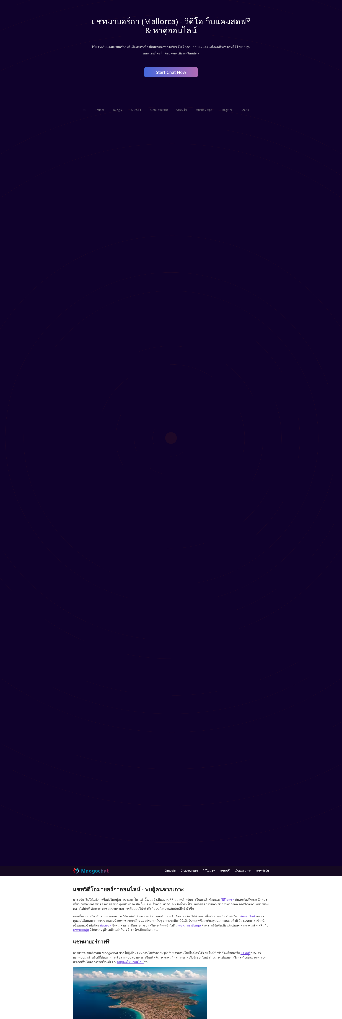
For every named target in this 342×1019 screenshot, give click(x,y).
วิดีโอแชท (209, 871)
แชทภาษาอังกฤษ (189, 925)
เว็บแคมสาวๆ (243, 871)
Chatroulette (189, 871)
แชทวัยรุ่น (262, 871)
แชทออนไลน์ (246, 916)
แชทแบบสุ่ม (81, 930)
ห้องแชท (105, 925)
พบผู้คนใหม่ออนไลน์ (130, 962)
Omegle (170, 871)
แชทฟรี (225, 871)
